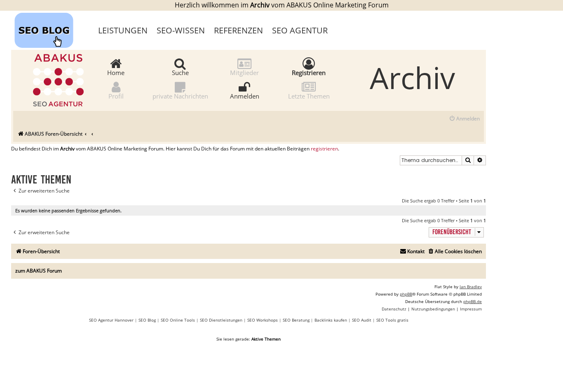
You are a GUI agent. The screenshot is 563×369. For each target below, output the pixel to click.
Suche (180, 72)
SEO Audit (361, 320)
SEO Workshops (262, 320)
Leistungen (123, 30)
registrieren (324, 149)
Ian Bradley (471, 286)
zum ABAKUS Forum (38, 270)
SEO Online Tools (178, 320)
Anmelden (244, 95)
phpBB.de (472, 301)
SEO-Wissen (181, 30)
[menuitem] (464, 119)
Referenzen (238, 30)
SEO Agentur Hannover (111, 320)
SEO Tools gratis (392, 320)
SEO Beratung (296, 320)
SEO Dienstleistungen (221, 320)
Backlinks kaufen (330, 320)
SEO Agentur (300, 30)
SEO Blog (147, 320)
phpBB (406, 294)
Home (115, 72)
